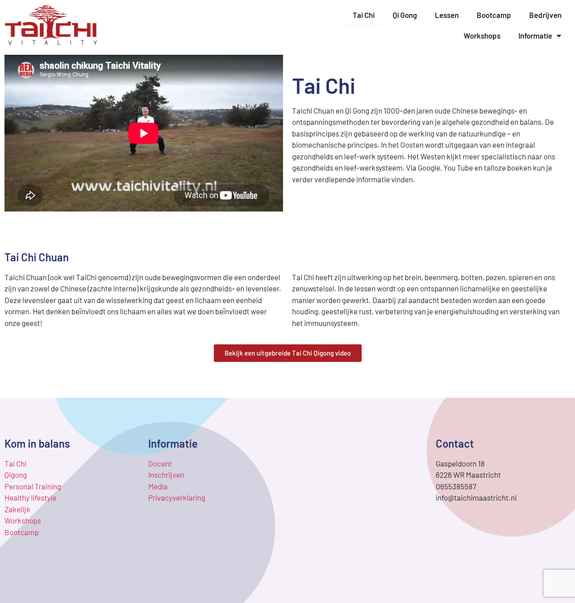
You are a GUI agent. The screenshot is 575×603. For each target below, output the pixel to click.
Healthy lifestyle (30, 497)
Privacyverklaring (176, 497)
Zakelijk (17, 509)
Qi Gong (405, 14)
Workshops (482, 35)
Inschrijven (166, 474)
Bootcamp (494, 14)
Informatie (535, 35)
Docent (160, 463)
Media (158, 486)
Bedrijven (545, 14)
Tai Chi (364, 14)
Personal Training (32, 486)
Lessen (447, 14)
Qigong (15, 474)
